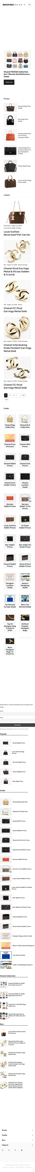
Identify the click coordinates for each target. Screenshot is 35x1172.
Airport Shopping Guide (25, 585)
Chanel (20, 265)
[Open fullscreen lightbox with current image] (25, 598)
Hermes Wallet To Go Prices (25, 506)
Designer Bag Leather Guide (22, 936)
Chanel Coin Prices (25, 465)
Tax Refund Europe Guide (10, 606)
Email (1, 717)
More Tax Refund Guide (25, 606)
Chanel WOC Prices (25, 445)
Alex (5, 265)
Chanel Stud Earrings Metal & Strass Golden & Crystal (16, 271)
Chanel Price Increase (9, 445)
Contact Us (29, 1167)
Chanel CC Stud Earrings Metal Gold (15, 310)
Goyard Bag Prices (19, 772)
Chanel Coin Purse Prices (21, 840)
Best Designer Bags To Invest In (10, 650)
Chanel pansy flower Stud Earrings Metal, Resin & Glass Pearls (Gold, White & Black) (15, 1085)
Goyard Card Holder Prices (25, 565)
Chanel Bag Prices (19, 743)
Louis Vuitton (8, 228)
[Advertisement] (17, 28)
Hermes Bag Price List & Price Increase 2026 (24, 135)
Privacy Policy (25, 729)
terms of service (20, 1167)
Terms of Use (17, 729)
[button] (24, 5)
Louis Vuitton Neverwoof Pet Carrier (17, 233)
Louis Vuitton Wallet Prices (10, 526)
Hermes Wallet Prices (10, 505)
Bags (13, 228)
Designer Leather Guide (10, 585)
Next (6, 399)
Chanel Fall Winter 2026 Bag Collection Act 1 (16, 994)
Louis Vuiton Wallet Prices (21, 878)
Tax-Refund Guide (19, 955)
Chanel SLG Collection (25, 426)
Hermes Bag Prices (19, 762)
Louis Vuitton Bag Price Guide (24, 181)
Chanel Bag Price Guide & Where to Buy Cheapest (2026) (24, 151)
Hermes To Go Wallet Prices (22, 869)
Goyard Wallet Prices (10, 565)
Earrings (24, 265)
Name (1, 711)
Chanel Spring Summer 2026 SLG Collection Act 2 (16, 1015)
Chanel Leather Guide (25, 485)
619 (23, 395)
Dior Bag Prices (18, 781)
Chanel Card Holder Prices (10, 484)
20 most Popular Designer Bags (25, 627)
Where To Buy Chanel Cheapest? (24, 945)
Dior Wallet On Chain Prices (25, 546)
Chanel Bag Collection (10, 426)
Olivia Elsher (7, 226)
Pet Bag (18, 228)
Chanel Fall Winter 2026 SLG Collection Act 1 (16, 984)
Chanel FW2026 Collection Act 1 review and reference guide (17, 74)
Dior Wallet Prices (10, 546)
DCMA (4, 1167)
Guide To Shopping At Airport (23, 965)
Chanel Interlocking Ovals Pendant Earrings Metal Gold (17, 348)
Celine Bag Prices (24, 166)
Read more (9, 82)
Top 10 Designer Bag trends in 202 (10, 627)
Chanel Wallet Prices (10, 465)
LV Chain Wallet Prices (25, 526)
